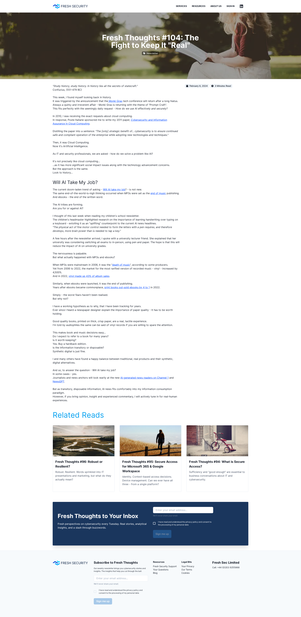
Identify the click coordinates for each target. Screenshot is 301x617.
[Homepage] (70, 563)
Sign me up (162, 533)
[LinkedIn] (241, 6)
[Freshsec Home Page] (70, 6)
